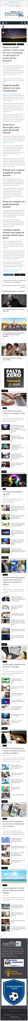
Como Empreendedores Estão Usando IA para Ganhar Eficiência (17, 464)
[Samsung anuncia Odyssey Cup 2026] (14, 480)
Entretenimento (20, 44)
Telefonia (5, 818)
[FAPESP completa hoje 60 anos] (5, 795)
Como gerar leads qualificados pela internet (17, 687)
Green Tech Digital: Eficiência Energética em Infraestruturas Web (17, 637)
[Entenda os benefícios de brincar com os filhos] (14, 344)
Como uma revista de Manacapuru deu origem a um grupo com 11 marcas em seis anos (17, 438)
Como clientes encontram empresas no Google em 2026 (14, 412)
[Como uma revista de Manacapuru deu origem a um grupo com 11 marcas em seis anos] (5, 439)
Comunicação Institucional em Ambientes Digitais (17, 715)
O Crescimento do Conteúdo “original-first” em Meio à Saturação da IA (17, 607)
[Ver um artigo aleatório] (25, 23)
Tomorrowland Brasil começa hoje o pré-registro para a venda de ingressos (14, 334)
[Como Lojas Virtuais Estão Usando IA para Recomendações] (5, 701)
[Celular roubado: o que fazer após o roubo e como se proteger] (5, 848)
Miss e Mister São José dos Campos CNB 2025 (13, 310)
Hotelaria (5, 885)
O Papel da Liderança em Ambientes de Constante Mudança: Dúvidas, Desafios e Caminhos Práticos (17, 456)
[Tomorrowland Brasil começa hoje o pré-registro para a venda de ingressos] (14, 318)
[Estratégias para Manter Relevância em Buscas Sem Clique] (5, 681)
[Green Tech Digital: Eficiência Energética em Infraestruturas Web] (5, 637)
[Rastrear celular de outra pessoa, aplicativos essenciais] (5, 862)
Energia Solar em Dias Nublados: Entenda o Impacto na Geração (18, 630)
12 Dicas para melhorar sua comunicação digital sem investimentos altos (17, 708)
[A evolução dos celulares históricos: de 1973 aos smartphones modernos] (5, 840)
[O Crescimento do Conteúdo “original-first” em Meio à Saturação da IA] (5, 607)
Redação (5, 63)
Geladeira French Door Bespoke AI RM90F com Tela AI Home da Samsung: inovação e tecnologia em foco (18, 622)
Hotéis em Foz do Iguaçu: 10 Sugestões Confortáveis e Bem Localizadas (17, 914)
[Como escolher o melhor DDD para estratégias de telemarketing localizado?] (5, 854)
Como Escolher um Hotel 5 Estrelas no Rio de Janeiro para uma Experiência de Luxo (17, 906)
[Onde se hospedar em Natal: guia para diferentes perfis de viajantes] (14, 876)
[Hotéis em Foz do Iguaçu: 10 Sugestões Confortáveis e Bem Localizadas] (5, 914)
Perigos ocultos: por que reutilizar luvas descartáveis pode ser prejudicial (17, 767)
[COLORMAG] (11, 941)
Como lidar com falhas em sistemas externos (16, 721)
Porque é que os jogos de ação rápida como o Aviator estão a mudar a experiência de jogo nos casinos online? (18, 508)
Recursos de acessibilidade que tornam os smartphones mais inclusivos (13, 823)
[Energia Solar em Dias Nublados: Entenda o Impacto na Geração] (5, 631)
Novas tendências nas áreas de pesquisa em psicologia (18, 774)
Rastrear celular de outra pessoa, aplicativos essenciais (18, 861)
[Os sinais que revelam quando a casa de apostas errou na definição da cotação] (5, 517)
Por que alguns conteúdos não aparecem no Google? (14, 665)
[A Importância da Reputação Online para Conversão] (5, 695)
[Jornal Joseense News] (3, 23)
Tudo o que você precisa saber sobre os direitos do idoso (13, 286)
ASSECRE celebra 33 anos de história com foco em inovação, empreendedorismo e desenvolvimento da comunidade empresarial (18, 428)
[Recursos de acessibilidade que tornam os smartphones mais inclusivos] (14, 810)
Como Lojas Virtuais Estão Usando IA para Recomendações (18, 700)
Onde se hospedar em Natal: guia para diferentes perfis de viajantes (14, 890)
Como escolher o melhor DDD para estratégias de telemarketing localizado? (17, 854)
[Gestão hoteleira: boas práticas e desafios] (5, 922)
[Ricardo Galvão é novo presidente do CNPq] (5, 789)
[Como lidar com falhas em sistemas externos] (5, 722)
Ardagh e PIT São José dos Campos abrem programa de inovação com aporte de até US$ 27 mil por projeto (18, 598)
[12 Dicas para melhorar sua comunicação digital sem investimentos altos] (5, 708)
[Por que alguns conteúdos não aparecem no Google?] (14, 653)
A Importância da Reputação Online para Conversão (17, 694)
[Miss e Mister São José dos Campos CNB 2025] (14, 295)
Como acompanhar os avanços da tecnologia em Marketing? (17, 614)
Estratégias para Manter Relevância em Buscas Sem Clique (17, 680)
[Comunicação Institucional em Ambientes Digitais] (5, 716)
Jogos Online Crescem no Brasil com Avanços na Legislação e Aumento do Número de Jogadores (18, 541)
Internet (4, 661)
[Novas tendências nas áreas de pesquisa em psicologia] (5, 774)
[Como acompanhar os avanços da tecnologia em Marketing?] (5, 615)
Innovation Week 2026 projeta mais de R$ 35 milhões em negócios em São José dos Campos (14, 580)
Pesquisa (4, 745)
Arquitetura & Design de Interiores (9, 44)
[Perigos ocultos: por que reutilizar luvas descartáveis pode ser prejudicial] (5, 767)
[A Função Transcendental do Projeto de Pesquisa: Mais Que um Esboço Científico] (14, 737)
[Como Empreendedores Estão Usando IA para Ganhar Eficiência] (5, 465)
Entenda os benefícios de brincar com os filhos (12, 359)
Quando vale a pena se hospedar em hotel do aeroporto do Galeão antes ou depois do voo (18, 928)
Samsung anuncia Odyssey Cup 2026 (12, 493)
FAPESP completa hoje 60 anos (17, 794)
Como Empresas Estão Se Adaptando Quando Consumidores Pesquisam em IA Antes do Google (18, 447)
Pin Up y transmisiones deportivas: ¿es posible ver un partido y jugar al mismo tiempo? (18, 550)
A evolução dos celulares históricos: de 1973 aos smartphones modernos (16, 840)
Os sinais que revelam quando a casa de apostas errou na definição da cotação (18, 517)
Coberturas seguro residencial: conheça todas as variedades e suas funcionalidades (15, 281)
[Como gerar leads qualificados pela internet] (5, 688)
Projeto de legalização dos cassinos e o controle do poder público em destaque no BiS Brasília (17, 532)
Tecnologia (5, 574)
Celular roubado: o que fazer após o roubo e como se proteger (18, 847)
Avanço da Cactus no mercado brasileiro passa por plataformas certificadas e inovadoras (18, 524)
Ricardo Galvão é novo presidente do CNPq (16, 788)
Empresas (4, 408)
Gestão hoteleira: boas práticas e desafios (18, 921)
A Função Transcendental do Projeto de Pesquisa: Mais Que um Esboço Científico (14, 750)
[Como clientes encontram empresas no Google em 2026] (14, 399)
